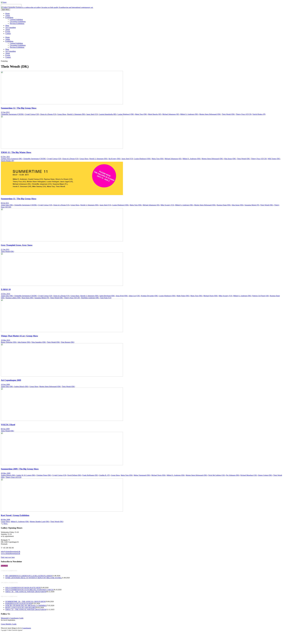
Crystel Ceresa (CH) (32, 114)
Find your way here (8, 557)
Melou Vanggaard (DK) (142, 475)
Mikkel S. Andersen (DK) (189, 114)
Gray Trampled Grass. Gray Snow (17, 245)
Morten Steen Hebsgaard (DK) (210, 114)
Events (7, 31)
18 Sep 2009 (5, 384)
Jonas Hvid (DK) (122, 296)
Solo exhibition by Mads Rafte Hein (22, 588)
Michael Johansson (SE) (170, 114)
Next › (6, 523)
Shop (7, 25)
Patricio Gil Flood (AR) (260, 296)
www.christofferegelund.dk (10, 553)
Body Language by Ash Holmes (20, 607)
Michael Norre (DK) (210, 296)
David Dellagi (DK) (74, 475)
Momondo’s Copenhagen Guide (12, 618)
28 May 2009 (5, 473)
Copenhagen (26, 628)
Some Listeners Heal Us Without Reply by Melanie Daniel (33, 578)
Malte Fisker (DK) (183, 296)
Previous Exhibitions (17, 23)
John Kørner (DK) (24, 342)
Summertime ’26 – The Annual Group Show (25, 601)
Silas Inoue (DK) (230, 159)
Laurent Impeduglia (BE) (108, 114)
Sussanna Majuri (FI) (252, 205)
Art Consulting (10, 27)
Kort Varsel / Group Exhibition (15, 515)
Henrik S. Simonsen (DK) (76, 114)
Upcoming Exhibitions (18, 21)
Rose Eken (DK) (28, 298)
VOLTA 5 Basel (8, 424)
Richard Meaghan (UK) (248, 475)
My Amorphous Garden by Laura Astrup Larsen (28, 576)
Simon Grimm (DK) (265, 475)
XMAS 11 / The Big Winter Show (16, 152)
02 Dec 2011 (5, 157)
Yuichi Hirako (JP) (258, 114)
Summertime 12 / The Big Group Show (18, 108)
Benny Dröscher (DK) (9, 342)
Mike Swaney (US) (167, 205)
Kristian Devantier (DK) (149, 296)
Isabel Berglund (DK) (107, 296)
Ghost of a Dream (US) (48, 114)
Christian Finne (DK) (43, 475)
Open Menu (5, 9)
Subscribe (4, 566)
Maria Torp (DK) (141, 114)
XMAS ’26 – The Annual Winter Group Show (25, 592)
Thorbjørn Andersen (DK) (90, 298)
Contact (8, 33)
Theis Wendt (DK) (228, 114)
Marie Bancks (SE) (154, 114)
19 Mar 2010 (5, 340)
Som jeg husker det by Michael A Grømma (25, 605)
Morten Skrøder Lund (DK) (39, 521)
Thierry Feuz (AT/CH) (244, 114)
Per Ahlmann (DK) (233, 475)
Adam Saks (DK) (7, 205)
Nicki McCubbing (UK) (216, 475)
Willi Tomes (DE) (274, 159)
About (7, 29)
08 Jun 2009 (5, 429)
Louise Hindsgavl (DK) (125, 114)
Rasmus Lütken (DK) (13, 298)
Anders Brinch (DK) (21, 386)
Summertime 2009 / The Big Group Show (20, 469)
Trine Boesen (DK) (67, 342)
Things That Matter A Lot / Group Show (19, 336)
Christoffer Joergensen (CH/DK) (12, 114)
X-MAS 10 (6, 289)
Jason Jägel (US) (92, 114)
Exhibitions (9, 17)
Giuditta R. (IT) (104, 475)
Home (7, 13)
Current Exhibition (16, 19)
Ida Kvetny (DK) (114, 159)
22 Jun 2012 (5, 112)
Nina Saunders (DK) (38, 342)
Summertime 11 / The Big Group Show (18, 198)
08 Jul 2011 (5, 203)
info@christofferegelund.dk (10, 551)
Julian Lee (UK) (134, 296)
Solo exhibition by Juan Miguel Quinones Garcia (29, 590)
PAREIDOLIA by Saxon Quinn (18, 603)
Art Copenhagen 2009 (11, 380)
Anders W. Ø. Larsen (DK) (25, 475)
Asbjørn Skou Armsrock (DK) (11, 159)
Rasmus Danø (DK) (224, 205)
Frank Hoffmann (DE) (90, 475)
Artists (7, 15)
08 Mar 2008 (5, 519)
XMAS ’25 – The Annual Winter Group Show (25, 609)
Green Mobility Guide (8, 624)
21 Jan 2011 (5, 249)
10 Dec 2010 (5, 294)
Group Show (61, 114)
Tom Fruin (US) (105, 298)
